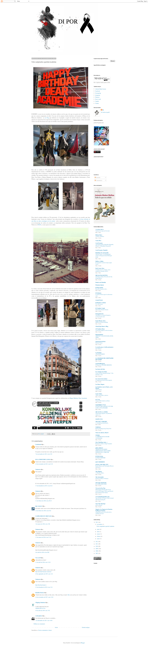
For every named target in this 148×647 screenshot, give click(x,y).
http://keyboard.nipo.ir (40, 585)
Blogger (83, 643)
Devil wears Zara (99, 268)
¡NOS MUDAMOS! (100, 354)
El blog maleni (99, 287)
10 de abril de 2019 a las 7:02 (42, 610)
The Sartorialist (99, 477)
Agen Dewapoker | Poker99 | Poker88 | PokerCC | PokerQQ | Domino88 (104, 245)
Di (103, 110)
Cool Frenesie (99, 243)
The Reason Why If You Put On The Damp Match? (103, 277)
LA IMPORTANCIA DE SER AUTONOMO (102, 437)
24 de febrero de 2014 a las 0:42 (43, 510)
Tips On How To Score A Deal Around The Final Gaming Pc (104, 498)
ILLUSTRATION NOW (101, 484)
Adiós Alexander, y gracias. (101, 395)
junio (98, 529)
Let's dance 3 (98, 348)
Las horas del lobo (100, 369)
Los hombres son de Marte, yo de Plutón (104, 387)
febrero (99, 536)
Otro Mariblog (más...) (101, 442)
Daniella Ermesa (39, 592)
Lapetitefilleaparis (100, 363)
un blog (47, 118)
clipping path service (40, 608)
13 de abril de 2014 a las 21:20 (42, 562)
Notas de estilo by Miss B (101, 433)
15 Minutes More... (99, 473)
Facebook (97, 91)
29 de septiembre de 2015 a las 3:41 (44, 574)
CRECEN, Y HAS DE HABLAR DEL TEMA (104, 336)
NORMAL (98, 427)
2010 (97, 546)
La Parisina (98, 353)
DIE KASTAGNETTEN (101, 275)
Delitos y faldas (99, 261)
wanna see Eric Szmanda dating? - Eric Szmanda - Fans (104, 373)
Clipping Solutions (40, 602)
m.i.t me (97, 399)
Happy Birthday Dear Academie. (78, 398)
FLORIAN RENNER (100, 458)
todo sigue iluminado (100, 483)
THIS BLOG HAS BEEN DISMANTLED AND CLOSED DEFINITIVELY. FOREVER (102, 450)
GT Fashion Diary (100, 329)
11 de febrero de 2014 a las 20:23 (43, 501)
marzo (98, 534)
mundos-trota (99, 419)
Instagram (97, 95)
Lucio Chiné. (98, 394)
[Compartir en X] (51, 434)
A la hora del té (99, 229)
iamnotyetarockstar (100, 341)
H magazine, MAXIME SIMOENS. (103, 365)
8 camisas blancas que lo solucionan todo (103, 295)
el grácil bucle (99, 300)
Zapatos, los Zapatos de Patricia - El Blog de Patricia (104, 510)
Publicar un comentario (39, 624)
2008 (97, 551)
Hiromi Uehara (98, 343)
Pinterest (97, 97)
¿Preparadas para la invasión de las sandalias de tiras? (103, 512)
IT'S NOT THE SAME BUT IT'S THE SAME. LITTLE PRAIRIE (104, 407)
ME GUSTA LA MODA (101, 412)
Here (69, 595)
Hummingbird (99, 334)
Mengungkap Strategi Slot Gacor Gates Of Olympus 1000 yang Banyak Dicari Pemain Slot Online (104, 491)
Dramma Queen (99, 285)
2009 (97, 548)
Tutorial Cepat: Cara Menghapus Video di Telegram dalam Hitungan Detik (103, 255)
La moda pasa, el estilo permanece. (104, 347)
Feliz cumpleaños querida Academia (105, 526)
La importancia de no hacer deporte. (103, 380)
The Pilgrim (98, 471)
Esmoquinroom (99, 314)
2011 (97, 544)
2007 (97, 553)
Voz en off (38, 558)
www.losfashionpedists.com (102, 497)
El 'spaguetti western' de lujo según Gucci (103, 263)
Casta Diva (98, 240)
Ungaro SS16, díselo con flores (102, 401)
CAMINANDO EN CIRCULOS (43, 516)
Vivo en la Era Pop (100, 488)
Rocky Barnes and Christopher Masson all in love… (104, 466)
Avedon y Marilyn (99, 236)
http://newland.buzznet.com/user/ (43, 571)
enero (98, 538)
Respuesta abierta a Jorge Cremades (103, 443)
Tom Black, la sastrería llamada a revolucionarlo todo (103, 315)
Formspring (98, 93)
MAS (39, 225)
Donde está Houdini (100, 282)
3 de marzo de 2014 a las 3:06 (42, 524)
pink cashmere (99, 448)
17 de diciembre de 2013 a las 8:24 (43, 486)
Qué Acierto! (38, 506)
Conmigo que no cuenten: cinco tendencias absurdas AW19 (102, 270)
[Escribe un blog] (49, 434)
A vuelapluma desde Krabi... (102, 423)
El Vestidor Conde (100, 308)
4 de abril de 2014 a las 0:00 (42, 552)
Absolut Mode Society (100, 89)
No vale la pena (99, 304)
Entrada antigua (86, 627)
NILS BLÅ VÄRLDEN (101, 421)
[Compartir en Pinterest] (54, 434)
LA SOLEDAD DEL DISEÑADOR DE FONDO (104, 358)
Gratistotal (38, 444)
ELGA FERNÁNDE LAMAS (42, 459)
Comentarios (99, 180)
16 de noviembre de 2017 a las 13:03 (44, 597)
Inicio (56, 627)
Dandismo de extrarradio (102, 253)
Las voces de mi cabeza (101, 379)
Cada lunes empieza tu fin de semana (103, 330)
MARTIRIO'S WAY (100, 405)
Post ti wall (98, 99)
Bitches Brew (98, 235)
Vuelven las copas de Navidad (102, 231)
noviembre (100, 524)
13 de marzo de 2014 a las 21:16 (43, 537)
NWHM (97, 435)
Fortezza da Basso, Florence (101, 478)
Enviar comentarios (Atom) (45, 630)
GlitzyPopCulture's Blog (101, 326)
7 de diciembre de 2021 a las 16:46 (43, 620)
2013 (97, 522)
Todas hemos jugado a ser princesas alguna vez (103, 414)
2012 (97, 541)
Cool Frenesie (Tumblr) (101, 250)
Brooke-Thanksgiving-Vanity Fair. (103, 428)
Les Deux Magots (99, 384)
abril (98, 531)
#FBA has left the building (101, 322)
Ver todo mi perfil (105, 112)
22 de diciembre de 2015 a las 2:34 (43, 587)
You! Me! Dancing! (100, 504)
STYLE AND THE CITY (101, 464)
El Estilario (98, 293)
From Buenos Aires (100, 321)
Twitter (97, 103)
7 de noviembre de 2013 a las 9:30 (43, 454)
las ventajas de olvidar (101, 372)
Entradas (98, 177)
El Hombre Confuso (100, 303)
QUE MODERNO (100, 462)
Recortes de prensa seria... (101, 289)
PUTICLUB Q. (99, 456)
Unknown (37, 469)
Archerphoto (38, 616)
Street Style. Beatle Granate (101, 309)
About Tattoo (98, 389)
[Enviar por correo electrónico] (48, 434)
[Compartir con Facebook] (53, 434)
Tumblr (97, 101)
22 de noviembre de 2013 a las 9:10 (44, 464)
